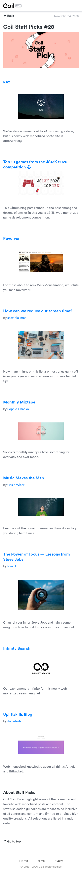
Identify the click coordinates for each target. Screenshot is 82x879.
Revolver (11, 238)
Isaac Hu (13, 566)
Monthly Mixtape (19, 402)
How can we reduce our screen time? (37, 310)
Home (23, 861)
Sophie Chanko (18, 409)
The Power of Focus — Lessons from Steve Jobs (36, 556)
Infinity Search (16, 648)
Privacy (58, 861)
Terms (40, 861)
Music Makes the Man (23, 478)
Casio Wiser (15, 485)
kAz (6, 82)
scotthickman (16, 318)
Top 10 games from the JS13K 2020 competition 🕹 (35, 164)
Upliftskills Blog (17, 714)
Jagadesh (14, 721)
